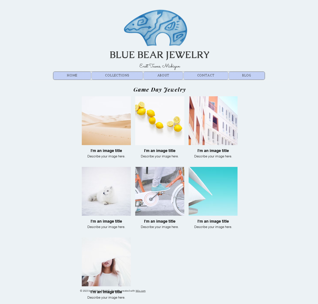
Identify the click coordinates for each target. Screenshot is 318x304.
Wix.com (141, 290)
